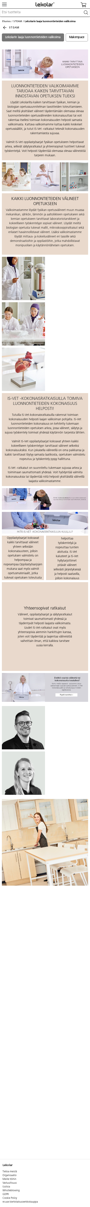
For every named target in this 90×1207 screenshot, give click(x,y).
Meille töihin (9, 1179)
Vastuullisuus (10, 1183)
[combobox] (45, 12)
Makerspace (77, 37)
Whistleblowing (11, 1190)
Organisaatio (10, 1175)
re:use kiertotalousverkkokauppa (20, 1202)
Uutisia (6, 1187)
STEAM (17, 21)
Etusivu (6, 21)
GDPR (6, 1194)
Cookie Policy (10, 1198)
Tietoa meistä (10, 1171)
